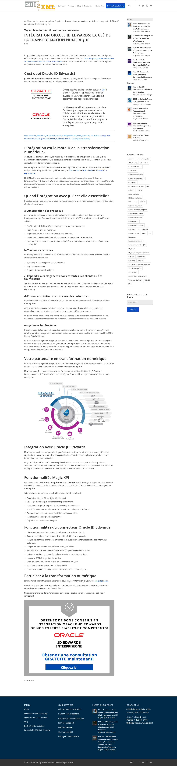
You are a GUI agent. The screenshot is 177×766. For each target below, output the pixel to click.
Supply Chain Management (137, 276)
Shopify (140, 260)
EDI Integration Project (135, 225)
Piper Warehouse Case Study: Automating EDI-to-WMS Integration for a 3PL (108, 712)
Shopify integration (134, 268)
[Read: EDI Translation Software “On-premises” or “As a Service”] (129, 100)
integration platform (135, 241)
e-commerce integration (136, 178)
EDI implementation (135, 218)
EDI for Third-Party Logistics (137, 210)
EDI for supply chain (135, 206)
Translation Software (135, 280)
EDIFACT (142, 202)
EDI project (132, 229)
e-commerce (132, 171)
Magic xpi (131, 249)
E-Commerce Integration (68, 714)
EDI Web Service (133, 233)
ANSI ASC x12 (132, 163)
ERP (103, 89)
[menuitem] (52, 6)
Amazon (131, 159)
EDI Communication (135, 198)
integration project (134, 245)
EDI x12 (143, 233)
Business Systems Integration (71, 718)
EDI (70, 170)
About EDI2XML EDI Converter (36, 717)
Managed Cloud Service (68, 736)
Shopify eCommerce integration (139, 264)
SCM (84, 170)
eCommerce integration (136, 186)
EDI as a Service (133, 194)
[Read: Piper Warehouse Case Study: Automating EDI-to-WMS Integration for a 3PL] (129, 24)
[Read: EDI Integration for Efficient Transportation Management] (129, 124)
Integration (132, 237)
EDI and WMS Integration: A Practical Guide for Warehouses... (143, 38)
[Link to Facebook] (139, 6)
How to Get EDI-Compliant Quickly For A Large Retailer (142, 89)
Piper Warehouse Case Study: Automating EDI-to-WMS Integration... (142, 26)
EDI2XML (131, 190)
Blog (26, 44)
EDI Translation (143, 229)
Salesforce (131, 260)
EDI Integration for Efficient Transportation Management (142, 125)
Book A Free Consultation (34, 726)
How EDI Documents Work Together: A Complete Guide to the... (142, 74)
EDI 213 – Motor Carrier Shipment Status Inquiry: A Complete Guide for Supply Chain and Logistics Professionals (108, 741)
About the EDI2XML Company (35, 713)
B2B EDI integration (134, 167)
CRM (77, 170)
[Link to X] (147, 6)
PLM (91, 170)
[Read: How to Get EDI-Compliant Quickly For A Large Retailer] (129, 88)
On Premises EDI (65, 732)
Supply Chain (132, 272)
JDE (144, 245)
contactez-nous (101, 581)
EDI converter (132, 202)
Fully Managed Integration (69, 709)
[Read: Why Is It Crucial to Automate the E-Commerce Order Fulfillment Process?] (129, 109)
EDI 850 (139, 190)
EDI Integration (133, 221)
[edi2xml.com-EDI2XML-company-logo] (40, 6)
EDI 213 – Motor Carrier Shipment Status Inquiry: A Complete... (143, 50)
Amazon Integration (143, 159)
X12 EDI (147, 280)
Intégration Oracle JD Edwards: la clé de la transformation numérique (67, 37)
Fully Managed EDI (66, 723)
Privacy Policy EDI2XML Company (37, 730)
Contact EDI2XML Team (136, 717)
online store (141, 257)
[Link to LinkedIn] (143, 6)
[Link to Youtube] (151, 6)
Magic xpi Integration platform (138, 253)
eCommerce (132, 182)
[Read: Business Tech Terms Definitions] (129, 136)
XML (129, 284)
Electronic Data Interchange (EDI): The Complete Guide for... (141, 62)
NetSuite (131, 257)
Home (26, 709)
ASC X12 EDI (144, 163)
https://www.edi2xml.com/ (146, 723)
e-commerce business (135, 175)
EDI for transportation (135, 214)
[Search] (129, 6)
